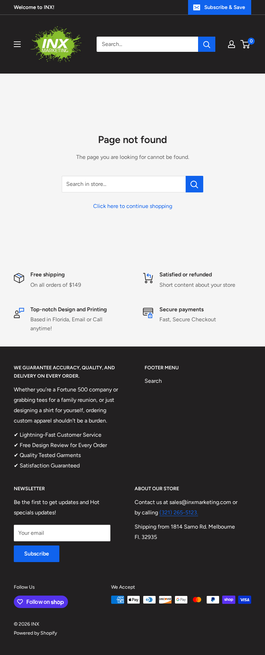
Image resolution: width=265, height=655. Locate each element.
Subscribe (36, 553)
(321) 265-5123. (178, 512)
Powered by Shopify (35, 633)
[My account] (231, 44)
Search (153, 381)
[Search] (206, 44)
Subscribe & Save (224, 7)
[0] (245, 44)
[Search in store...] (194, 184)
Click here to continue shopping (132, 206)
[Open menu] (17, 44)
